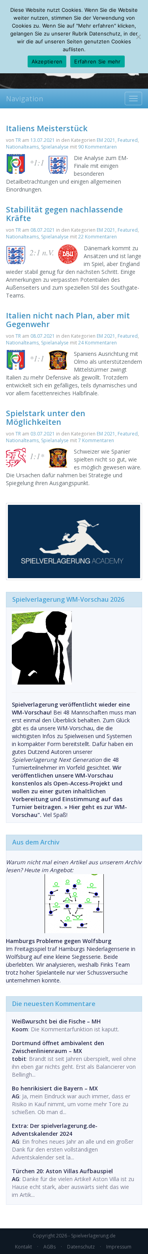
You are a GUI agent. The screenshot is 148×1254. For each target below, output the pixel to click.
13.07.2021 (42, 140)
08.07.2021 (42, 230)
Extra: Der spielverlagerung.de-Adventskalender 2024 (54, 1129)
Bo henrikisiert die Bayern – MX (55, 1088)
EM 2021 (106, 140)
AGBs (49, 1246)
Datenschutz (81, 1246)
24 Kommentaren (97, 342)
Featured (128, 140)
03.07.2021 (42, 433)
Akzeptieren (47, 61)
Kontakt (23, 1246)
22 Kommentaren (97, 236)
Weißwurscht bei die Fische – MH (56, 1021)
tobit (19, 1058)
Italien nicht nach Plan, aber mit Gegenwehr (68, 319)
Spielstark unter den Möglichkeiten (45, 417)
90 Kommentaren (97, 146)
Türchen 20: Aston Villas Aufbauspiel (62, 1171)
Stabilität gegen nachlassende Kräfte (64, 213)
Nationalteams (22, 146)
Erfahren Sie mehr (97, 61)
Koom (20, 1029)
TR (18, 140)
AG (15, 1096)
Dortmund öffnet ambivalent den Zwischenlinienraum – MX (58, 1047)
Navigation (24, 98)
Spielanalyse (55, 146)
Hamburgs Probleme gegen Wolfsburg (58, 941)
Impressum (118, 1246)
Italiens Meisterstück (47, 128)
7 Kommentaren (96, 440)
